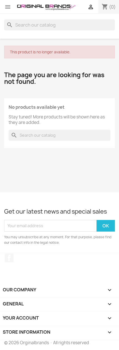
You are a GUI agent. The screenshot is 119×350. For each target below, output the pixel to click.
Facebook (9, 257)
